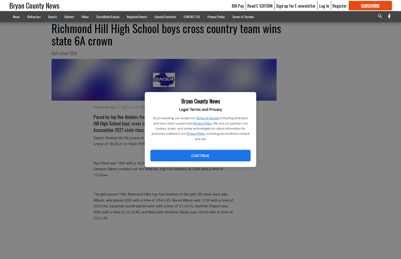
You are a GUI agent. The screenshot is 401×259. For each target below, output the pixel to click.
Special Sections (165, 16)
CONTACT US (192, 16)
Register (340, 6)
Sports (52, 16)
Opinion (69, 16)
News (16, 16)
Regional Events (137, 16)
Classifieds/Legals (108, 16)
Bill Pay (238, 6)
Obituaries (34, 16)
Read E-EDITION (259, 6)
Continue (200, 155)
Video (85, 16)
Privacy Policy (202, 123)
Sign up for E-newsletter (296, 6)
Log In (324, 6)
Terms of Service (207, 117)
